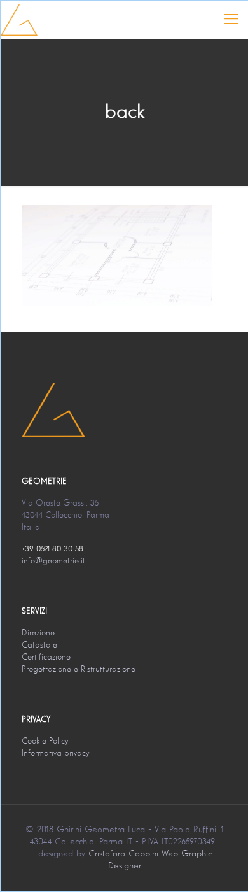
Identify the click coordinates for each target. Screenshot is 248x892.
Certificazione (46, 657)
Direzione (38, 633)
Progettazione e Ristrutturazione (78, 669)
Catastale (39, 645)
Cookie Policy (45, 741)
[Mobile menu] (231, 20)
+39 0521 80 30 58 (52, 549)
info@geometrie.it (53, 561)
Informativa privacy (55, 753)
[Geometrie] (19, 20)
